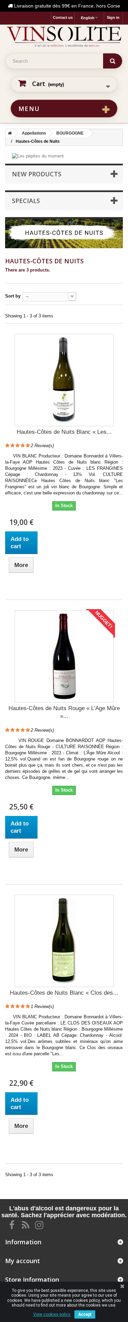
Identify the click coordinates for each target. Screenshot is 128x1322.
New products (36, 174)
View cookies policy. (52, 1314)
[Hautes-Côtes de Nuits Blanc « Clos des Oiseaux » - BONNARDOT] (64, 941)
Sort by (12, 296)
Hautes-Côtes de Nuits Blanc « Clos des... (64, 993)
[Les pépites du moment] (38, 156)
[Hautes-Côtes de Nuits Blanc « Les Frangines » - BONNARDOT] (64, 380)
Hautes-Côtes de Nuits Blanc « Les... (64, 432)
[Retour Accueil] (8, 133)
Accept (84, 1314)
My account (22, 1261)
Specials (26, 201)
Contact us (63, 17)
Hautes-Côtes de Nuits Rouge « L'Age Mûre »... (64, 712)
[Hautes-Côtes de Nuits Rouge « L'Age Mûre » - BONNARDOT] (64, 656)
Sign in (113, 17)
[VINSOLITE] (64, 36)
